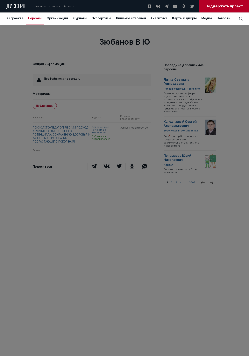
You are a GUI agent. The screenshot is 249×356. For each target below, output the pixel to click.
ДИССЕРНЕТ (18, 7)
